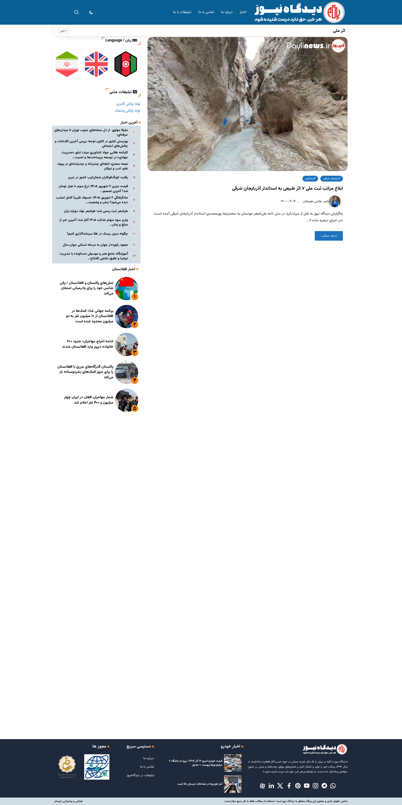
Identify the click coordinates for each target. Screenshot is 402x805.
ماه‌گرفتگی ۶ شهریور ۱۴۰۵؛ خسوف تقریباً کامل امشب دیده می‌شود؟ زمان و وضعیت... (92, 200)
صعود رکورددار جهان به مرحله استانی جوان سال (95, 245)
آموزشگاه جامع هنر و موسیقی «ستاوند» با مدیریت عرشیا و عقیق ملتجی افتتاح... (94, 256)
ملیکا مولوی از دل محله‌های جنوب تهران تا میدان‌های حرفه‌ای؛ (91, 133)
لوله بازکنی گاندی (128, 104)
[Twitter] (280, 786)
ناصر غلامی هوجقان (315, 201)
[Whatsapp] (333, 786)
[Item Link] (126, 288)
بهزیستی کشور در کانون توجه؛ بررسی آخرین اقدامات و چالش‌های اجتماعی (91, 144)
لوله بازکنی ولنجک (128, 111)
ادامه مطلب (329, 236)
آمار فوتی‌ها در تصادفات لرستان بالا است (199, 784)
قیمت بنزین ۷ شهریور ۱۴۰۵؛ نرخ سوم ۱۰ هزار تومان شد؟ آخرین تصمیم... (93, 189)
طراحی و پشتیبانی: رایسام (68, 801)
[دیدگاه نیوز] (299, 12)
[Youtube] (306, 786)
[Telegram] (324, 786)
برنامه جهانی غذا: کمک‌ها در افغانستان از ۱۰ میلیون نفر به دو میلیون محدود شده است (89, 316)
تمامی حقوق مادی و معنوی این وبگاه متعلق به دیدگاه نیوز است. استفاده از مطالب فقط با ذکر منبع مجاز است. (286, 801)
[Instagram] (315, 786)
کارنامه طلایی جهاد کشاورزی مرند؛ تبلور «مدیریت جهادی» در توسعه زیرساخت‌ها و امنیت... (95, 155)
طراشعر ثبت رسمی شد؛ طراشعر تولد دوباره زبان (96, 211)
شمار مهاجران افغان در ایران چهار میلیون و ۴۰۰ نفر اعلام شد (88, 399)
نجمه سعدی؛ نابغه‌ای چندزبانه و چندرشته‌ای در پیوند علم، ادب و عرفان (92, 166)
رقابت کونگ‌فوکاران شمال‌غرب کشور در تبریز (98, 177)
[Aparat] (262, 786)
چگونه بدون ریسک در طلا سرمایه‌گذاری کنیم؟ (97, 233)
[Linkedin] (271, 786)
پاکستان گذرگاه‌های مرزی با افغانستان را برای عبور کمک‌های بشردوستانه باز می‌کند (85, 372)
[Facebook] (289, 786)
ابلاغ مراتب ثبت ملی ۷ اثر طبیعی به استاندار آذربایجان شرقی (287, 188)
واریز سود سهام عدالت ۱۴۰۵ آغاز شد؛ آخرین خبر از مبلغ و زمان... (93, 222)
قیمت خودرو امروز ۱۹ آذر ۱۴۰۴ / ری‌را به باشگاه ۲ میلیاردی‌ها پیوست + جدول (195, 763)
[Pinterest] (298, 786)
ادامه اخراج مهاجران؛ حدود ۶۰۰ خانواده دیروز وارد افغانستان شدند (87, 344)
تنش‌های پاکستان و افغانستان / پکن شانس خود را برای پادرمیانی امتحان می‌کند (86, 288)
